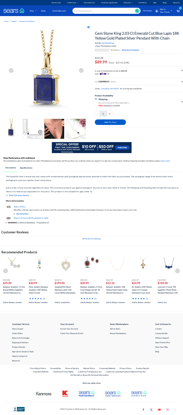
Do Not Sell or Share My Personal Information (89, 375)
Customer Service (21, 324)
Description (10, 167)
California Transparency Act (90, 371)
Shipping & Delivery (20, 342)
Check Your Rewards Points (71, 333)
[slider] (35, 297)
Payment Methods (40, 371)
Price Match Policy (38, 368)
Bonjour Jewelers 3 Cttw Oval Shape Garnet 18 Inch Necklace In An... (91, 290)
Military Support (162, 338)
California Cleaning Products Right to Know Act (126, 371)
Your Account (67, 324)
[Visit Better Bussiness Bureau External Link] (19, 409)
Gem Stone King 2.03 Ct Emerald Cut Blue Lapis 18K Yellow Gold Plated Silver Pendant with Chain (137, 35)
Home (6, 21)
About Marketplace (118, 333)
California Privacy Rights (63, 371)
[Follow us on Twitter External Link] (151, 409)
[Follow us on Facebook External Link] (143, 409)
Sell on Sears (115, 329)
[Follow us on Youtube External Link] (159, 409)
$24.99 (136, 283)
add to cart (110, 122)
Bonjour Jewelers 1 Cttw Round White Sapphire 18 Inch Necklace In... (14, 290)
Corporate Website (107, 368)
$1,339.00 (162, 280)
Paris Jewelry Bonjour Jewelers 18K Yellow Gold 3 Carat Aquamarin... (38, 290)
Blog (157, 351)
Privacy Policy (126, 368)
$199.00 (60, 283)
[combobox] (106, 11)
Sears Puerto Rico (162, 342)
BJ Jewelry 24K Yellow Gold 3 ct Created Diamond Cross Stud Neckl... (142, 290)
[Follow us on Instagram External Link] (167, 409)
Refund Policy (89, 368)
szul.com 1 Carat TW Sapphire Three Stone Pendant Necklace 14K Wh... (168, 290)
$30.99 (33, 283)
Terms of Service (72, 368)
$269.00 (6, 280)
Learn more (165, 161)
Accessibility (55, 368)
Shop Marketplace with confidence (19, 158)
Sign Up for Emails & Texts (23, 351)
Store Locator (17, 329)
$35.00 (7, 283)
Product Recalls (18, 347)
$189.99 (32, 280)
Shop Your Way (161, 347)
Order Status (17, 333)
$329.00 (83, 280)
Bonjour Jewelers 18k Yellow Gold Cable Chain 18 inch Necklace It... (116, 290)
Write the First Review (130, 50)
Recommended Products (19, 252)
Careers (158, 329)
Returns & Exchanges (20, 338)
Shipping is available (109, 105)
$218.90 (58, 280)
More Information (15, 200)
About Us (16, 361)
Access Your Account (69, 329)
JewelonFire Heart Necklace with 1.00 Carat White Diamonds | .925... (65, 290)
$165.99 (109, 280)
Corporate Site (161, 333)
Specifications (26, 168)
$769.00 (163, 283)
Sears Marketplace (119, 324)
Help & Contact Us (19, 356)
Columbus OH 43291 (110, 88)
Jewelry (14, 21)
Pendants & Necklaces (27, 21)
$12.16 (110, 283)
